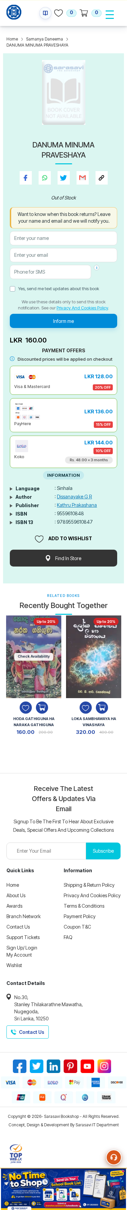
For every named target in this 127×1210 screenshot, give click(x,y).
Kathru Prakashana (77, 505)
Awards (14, 906)
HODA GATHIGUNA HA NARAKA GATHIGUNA (34, 721)
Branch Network (23, 916)
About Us (15, 895)
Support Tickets (23, 937)
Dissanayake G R (74, 496)
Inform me (63, 321)
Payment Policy (80, 916)
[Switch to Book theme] (45, 13)
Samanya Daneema (44, 39)
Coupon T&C (77, 927)
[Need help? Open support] (114, 1157)
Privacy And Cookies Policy (82, 307)
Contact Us (18, 927)
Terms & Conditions (84, 906)
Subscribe (103, 851)
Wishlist (14, 965)
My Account (19, 955)
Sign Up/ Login (21, 948)
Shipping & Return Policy (89, 885)
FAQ (68, 937)
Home (12, 39)
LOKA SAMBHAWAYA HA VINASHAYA (93, 721)
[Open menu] (110, 14)
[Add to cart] (42, 708)
